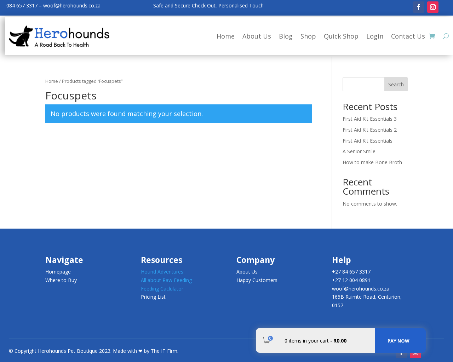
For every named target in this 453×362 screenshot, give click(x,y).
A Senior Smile (359, 151)
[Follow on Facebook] (418, 7)
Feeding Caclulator (162, 288)
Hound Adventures (162, 271)
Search (396, 84)
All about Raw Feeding (166, 280)
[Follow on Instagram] (432, 7)
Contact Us (408, 36)
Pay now (398, 341)
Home (226, 36)
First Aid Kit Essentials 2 (370, 129)
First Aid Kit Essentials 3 (370, 118)
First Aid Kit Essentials (367, 140)
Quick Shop (341, 36)
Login (374, 36)
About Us (256, 36)
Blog (286, 36)
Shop (308, 36)
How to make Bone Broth (372, 162)
